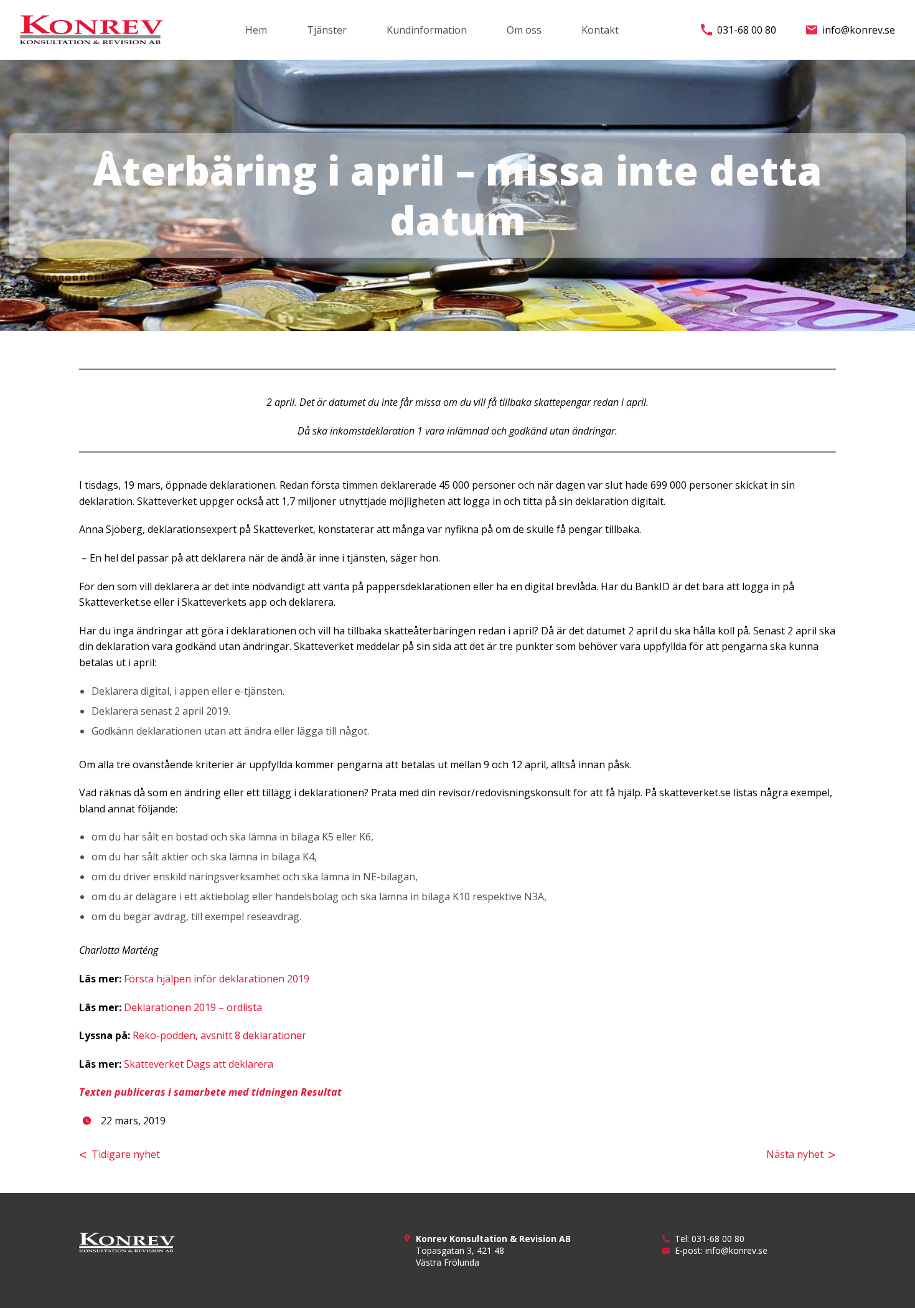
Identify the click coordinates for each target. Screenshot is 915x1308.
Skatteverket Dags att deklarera (198, 1064)
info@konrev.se (858, 30)
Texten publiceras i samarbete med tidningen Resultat (210, 1092)
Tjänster (327, 30)
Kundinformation (427, 30)
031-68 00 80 (746, 30)
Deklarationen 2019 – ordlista (193, 1007)
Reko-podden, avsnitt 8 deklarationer (219, 1035)
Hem (256, 30)
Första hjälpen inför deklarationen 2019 (216, 979)
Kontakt (600, 30)
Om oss (524, 30)
